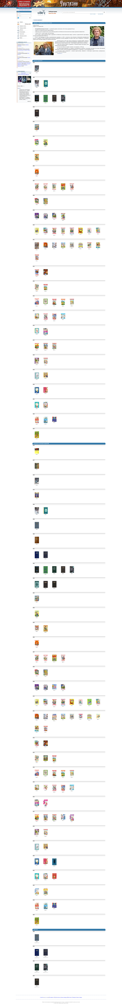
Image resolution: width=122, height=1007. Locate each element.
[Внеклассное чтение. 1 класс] (45, 189)
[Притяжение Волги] (45, 86)
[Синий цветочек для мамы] (37, 144)
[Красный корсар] (54, 101)
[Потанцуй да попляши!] (63, 247)
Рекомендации (22, 31)
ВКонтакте (69, 997)
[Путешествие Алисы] (37, 392)
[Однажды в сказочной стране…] (37, 745)
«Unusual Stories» (21, 50)
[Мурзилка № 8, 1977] (37, 468)
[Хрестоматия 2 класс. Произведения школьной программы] (37, 259)
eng (44, 997)
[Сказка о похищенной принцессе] (45, 704)
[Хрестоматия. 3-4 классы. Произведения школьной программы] (54, 304)
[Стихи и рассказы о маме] (45, 805)
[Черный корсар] (37, 955)
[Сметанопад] (37, 129)
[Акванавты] (37, 71)
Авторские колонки (23, 35)
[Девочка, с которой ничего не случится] (37, 378)
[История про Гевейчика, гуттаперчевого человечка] (98, 247)
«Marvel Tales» (27, 50)
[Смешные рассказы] (89, 247)
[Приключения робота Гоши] (98, 232)
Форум (21, 37)
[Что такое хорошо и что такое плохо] (45, 760)
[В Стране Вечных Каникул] (37, 776)
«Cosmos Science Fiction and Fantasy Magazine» (24, 64)
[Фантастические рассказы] (54, 189)
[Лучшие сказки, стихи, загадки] (37, 630)
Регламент (51, 997)
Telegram (74, 997)
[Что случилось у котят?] (81, 233)
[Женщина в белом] (54, 572)
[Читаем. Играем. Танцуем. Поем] (72, 247)
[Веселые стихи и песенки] (45, 203)
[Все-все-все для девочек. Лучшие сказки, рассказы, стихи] (45, 392)
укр (47, 997)
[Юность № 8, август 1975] (37, 453)
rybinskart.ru (60, 53)
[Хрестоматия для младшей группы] (72, 304)
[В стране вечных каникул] (45, 631)
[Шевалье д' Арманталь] (37, 528)
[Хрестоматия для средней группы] (45, 363)
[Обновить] (30, 73)
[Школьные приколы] (72, 189)
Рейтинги (21, 29)
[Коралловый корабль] (37, 116)
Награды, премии (23, 27)
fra (46, 997)
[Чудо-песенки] (89, 232)
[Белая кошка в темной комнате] (63, 101)
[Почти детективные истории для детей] (37, 248)
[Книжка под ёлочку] (54, 878)
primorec (19, 88)
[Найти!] (104, 12)
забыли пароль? (27, 9)
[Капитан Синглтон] (54, 587)
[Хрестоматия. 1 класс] (81, 718)
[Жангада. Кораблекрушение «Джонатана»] (37, 587)
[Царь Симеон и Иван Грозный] (45, 274)
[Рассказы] (45, 145)
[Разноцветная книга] (98, 718)
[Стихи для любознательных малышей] (45, 334)
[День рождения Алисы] (54, 319)
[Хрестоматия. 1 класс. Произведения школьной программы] (45, 290)
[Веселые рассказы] (45, 319)
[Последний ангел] (37, 86)
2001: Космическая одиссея (23, 74)
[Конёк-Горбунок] (37, 820)
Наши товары (79, 997)
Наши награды (64, 997)
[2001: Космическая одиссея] (20, 82)
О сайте (41, 997)
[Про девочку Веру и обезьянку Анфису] (45, 407)
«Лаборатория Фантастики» (63, 1003)
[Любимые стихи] (45, 789)
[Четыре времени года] (54, 820)
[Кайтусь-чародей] (37, 318)
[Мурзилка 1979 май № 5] (37, 497)
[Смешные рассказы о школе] (63, 219)
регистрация (21, 9)
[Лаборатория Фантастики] (41, 12)
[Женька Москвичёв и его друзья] (54, 234)
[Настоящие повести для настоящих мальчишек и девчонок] (54, 247)
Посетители (22, 33)
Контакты (58, 997)
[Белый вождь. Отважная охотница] (45, 101)
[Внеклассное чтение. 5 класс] (37, 189)
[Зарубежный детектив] (45, 557)
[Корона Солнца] (54, 864)
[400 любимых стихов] (89, 704)
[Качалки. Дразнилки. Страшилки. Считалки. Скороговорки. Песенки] (81, 247)
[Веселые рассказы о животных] (37, 363)
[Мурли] (37, 174)
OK (29, 17)
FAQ (55, 997)
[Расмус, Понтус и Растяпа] (45, 218)
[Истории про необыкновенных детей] (37, 290)
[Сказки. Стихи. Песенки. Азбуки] (54, 719)
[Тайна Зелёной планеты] (54, 218)
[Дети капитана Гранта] (37, 101)
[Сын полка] (45, 349)
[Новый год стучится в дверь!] (63, 819)
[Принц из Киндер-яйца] (63, 318)
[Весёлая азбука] (45, 894)
